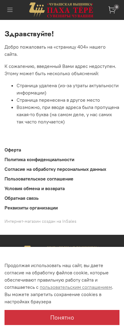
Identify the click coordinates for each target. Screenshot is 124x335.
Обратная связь (22, 198)
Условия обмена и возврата (35, 188)
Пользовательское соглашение (39, 179)
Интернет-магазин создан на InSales (40, 221)
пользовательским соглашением (76, 287)
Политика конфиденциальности (39, 159)
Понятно (62, 317)
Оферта (13, 150)
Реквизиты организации (31, 208)
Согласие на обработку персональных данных (55, 169)
